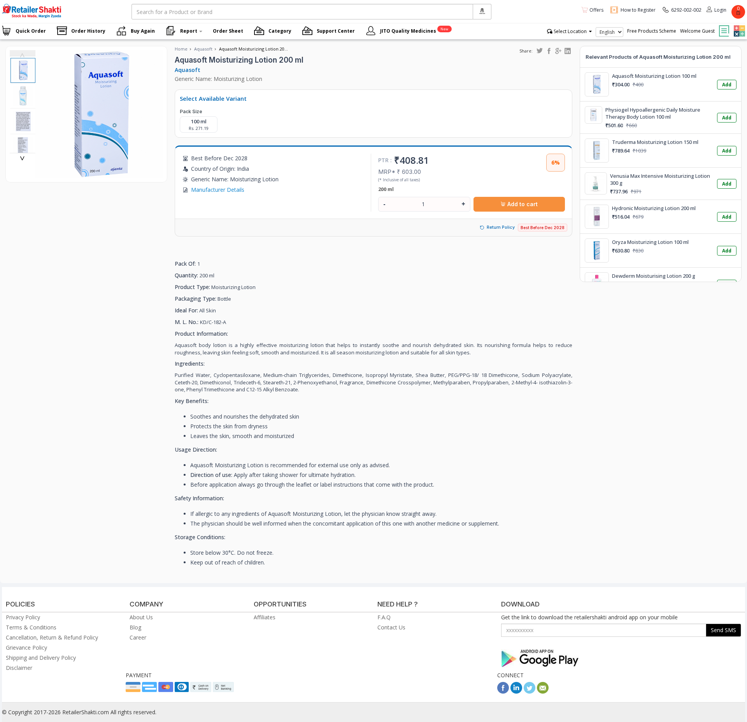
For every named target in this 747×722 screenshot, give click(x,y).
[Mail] (543, 691)
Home (181, 49)
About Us (141, 617)
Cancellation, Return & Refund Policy (52, 637)
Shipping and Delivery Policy (41, 657)
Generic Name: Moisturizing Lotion (218, 78)
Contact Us (391, 627)
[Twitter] (529, 691)
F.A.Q (384, 617)
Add (726, 84)
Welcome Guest (697, 31)
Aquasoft (203, 49)
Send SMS (723, 630)
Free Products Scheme (651, 31)
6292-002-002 (686, 10)
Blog (135, 627)
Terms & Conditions (31, 627)
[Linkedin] (516, 691)
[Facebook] (503, 691)
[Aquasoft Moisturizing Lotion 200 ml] (99, 174)
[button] (738, 25)
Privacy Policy (23, 617)
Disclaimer (19, 667)
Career (138, 637)
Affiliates (264, 617)
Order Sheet (228, 31)
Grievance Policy (26, 647)
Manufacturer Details (217, 189)
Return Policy (501, 227)
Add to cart (522, 204)
